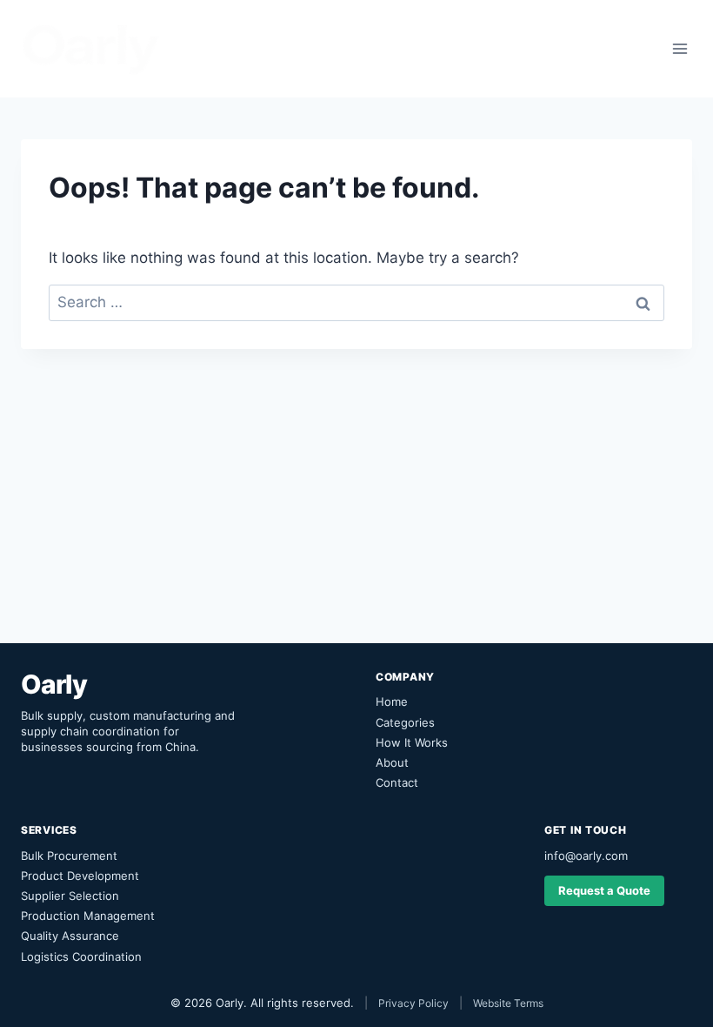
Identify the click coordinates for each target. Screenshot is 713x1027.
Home (392, 701)
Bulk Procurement (69, 856)
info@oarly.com (586, 856)
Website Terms (508, 1003)
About (392, 762)
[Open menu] (679, 48)
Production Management (88, 916)
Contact (397, 782)
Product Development (80, 876)
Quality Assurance (70, 936)
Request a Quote (604, 890)
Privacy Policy (413, 1003)
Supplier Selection (70, 896)
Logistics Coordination (81, 956)
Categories (405, 722)
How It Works (412, 742)
